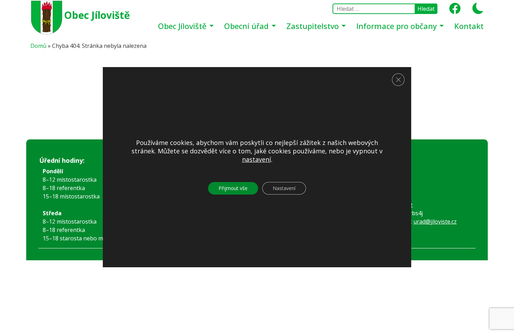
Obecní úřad (247, 26)
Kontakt (469, 26)
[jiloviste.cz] (47, 17)
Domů (38, 46)
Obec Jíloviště (97, 15)
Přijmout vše (233, 188)
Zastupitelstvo (313, 26)
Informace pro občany (397, 26)
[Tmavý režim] (475, 10)
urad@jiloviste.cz (435, 221)
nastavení (256, 159)
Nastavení (284, 188)
